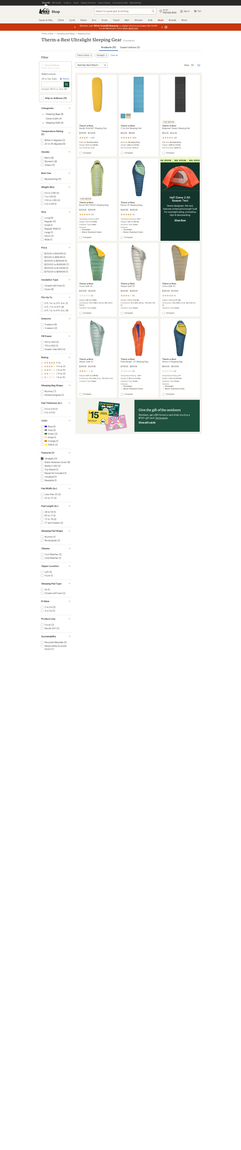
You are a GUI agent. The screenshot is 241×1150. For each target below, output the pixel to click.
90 (198, 64)
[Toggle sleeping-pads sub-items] (43, 123)
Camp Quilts (52, 118)
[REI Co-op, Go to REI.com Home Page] (44, 11)
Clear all (114, 55)
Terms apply (161, 418)
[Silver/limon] (128, 116)
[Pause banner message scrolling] (166, 27)
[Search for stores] (66, 84)
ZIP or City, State (49, 79)
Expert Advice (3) (130, 47)
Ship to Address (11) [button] (55, 98)
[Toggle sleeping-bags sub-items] (43, 114)
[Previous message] (75, 27)
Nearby (65, 78)
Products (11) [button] (108, 47)
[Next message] (162, 27)
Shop (56, 11)
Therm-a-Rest (47, 33)
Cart (199, 11)
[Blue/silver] (123, 116)
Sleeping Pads (53, 122)
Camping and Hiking (66, 33)
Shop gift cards (147, 422)
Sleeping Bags (53, 114)
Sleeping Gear (84, 33)
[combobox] (125, 11)
